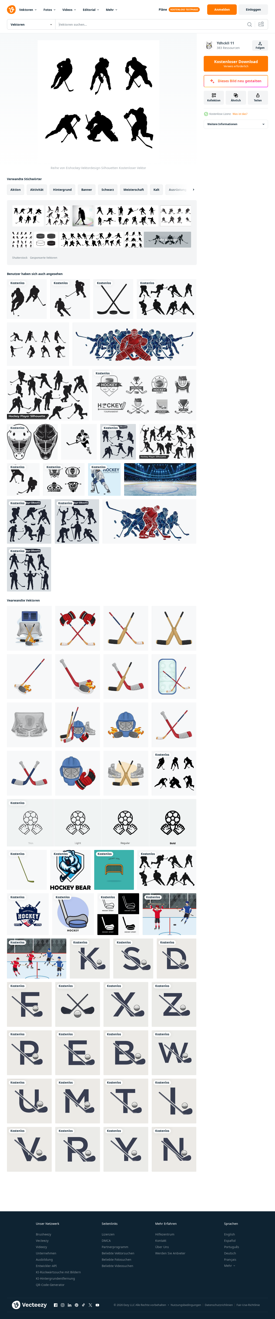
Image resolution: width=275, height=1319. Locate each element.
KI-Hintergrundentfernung (55, 1278)
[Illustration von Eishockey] (29, 628)
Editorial (89, 10)
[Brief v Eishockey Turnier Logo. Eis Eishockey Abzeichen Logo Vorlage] (29, 1149)
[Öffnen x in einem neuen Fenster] (90, 1305)
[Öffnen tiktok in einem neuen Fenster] (83, 1305)
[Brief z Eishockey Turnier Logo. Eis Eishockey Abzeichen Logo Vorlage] (174, 1004)
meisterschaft (133, 190)
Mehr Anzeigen (167, 240)
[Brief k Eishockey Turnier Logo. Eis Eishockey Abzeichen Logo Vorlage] (90, 959)
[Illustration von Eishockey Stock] (125, 628)
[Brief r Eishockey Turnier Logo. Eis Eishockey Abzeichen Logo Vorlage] (77, 1149)
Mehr (110, 10)
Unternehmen (46, 1253)
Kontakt (160, 1241)
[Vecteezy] (11, 9)
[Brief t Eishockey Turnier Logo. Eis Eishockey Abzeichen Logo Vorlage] (125, 1101)
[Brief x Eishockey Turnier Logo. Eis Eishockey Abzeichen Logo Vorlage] (125, 1004)
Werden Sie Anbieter (170, 1253)
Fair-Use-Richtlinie (248, 1305)
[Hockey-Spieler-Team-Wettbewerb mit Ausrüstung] (36, 959)
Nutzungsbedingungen (186, 1305)
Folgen (260, 48)
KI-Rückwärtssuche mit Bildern (58, 1272)
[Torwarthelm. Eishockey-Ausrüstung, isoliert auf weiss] (32, 442)
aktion (15, 190)
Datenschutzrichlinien (219, 1305)
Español (230, 1241)
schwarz (108, 190)
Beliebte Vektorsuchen (118, 1253)
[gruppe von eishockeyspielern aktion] (149, 521)
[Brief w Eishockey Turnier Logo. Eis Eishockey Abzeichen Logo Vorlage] (174, 1052)
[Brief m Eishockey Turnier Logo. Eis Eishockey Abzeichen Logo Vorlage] (77, 1101)
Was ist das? (240, 114)
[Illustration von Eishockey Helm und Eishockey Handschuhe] (77, 773)
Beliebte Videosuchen (117, 1266)
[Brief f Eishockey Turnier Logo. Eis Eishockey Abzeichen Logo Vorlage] (29, 1004)
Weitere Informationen (222, 124)
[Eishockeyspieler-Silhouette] (27, 299)
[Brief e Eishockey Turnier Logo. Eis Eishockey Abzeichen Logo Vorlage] (77, 1052)
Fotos (47, 10)
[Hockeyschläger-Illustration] (27, 870)
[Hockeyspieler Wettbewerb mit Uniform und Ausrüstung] (169, 914)
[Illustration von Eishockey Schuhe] (29, 724)
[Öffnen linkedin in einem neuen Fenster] (69, 1305)
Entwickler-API (46, 1266)
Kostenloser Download (236, 63)
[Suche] (249, 24)
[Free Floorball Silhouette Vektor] (38, 344)
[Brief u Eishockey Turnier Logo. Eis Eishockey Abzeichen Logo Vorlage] (29, 1101)
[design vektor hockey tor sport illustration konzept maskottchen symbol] (114, 870)
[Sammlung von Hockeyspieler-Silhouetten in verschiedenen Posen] (48, 395)
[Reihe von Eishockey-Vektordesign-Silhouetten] (174, 773)
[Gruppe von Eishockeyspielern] (134, 344)
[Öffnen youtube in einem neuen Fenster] (97, 1305)
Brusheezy (43, 1234)
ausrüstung (178, 190)
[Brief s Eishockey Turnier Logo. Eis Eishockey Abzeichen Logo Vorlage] (133, 959)
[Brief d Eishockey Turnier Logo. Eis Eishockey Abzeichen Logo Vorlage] (176, 959)
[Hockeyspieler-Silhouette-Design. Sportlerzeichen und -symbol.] (79, 442)
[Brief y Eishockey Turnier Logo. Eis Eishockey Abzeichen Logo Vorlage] (125, 1149)
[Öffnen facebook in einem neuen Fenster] (55, 1305)
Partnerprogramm (115, 1247)
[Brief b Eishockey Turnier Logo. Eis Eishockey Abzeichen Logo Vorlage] (125, 1052)
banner (86, 190)
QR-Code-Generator (50, 1285)
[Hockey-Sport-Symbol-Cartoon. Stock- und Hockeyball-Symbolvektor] (73, 914)
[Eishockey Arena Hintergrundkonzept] (160, 479)
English (229, 1234)
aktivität (36, 190)
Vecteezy (42, 1241)
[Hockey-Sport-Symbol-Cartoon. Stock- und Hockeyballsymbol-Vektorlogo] (118, 914)
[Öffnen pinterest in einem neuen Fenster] (76, 1305)
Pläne (163, 9)
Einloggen (253, 9)
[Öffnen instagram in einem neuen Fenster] (62, 1305)
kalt (156, 190)
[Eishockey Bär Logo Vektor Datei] (70, 870)
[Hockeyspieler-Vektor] (104, 479)
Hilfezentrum (164, 1234)
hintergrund (62, 190)
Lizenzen (108, 1234)
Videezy (41, 1247)
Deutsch (230, 1253)
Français (230, 1259)
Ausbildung (44, 1259)
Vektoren (26, 10)
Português (231, 1247)
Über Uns (162, 1247)
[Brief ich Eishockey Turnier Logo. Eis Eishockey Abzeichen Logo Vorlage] (174, 1101)
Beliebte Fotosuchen (116, 1259)
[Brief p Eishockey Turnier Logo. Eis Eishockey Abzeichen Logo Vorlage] (29, 1052)
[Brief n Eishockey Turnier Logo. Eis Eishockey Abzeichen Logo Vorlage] (174, 1149)
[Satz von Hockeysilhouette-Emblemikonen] (64, 479)
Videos (67, 10)
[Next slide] (190, 189)
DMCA (106, 1241)
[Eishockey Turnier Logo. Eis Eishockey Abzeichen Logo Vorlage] (77, 1004)
